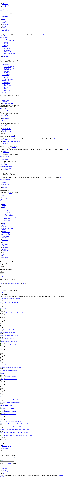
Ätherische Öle (4, 188)
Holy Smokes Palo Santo (7, 88)
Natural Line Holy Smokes (7, 70)
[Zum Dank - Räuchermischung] (4, 341)
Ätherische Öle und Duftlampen (6, 232)
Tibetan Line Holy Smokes (7, 77)
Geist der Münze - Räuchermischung (15, 402)
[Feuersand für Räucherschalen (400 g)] (5, 329)
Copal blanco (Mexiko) (9, 405)
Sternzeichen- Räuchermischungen (8, 48)
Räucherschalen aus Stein (5, 117)
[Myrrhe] (1, 373)
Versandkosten (14, 466)
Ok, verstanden (2, 476)
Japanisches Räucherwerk (5, 54)
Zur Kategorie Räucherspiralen (4, 108)
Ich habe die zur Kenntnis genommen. (9, 463)
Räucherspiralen (4, 186)
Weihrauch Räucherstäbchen (5, 250)
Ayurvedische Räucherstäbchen (6, 72)
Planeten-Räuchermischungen (7, 51)
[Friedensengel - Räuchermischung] (5, 396)
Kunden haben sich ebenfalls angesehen (15, 298)
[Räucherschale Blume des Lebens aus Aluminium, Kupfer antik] (8, 423)
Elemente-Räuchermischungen (7, 50)
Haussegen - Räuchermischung (13, 370)
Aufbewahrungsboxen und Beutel (6, 234)
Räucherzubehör (4, 229)
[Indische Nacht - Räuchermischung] (5, 364)
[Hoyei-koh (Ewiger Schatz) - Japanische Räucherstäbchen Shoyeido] (9, 429)
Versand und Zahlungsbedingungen (6, 5)
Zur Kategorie (3, 33)
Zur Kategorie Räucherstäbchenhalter (5, 125)
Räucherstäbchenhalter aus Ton (6, 130)
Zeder (23, 283)
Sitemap (3, 9)
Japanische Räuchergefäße (5, 227)
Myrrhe (15, 283)
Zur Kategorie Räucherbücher (4, 164)
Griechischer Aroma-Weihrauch (8, 45)
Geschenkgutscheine (4, 238)
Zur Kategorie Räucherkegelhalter (4, 137)
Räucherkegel (3, 185)
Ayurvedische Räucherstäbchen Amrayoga (9, 73)
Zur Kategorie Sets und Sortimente (4, 156)
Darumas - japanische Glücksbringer (6, 233)
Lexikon (3, 3)
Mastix (13, 283)
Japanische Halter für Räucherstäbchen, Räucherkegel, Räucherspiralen (11, 141)
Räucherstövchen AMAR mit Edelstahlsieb (17, 421)
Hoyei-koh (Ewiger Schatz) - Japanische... (24, 429)
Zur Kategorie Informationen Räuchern (5, 179)
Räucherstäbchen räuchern (5, 184)
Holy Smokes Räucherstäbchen (6, 83)
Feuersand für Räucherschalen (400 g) (16, 329)
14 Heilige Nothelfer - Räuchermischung (17, 302)
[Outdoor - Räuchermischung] (4, 358)
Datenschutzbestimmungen (8, 463)
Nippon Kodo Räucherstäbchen (8, 65)
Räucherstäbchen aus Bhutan (5, 80)
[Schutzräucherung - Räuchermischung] (5, 344)
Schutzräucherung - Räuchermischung (16, 344)
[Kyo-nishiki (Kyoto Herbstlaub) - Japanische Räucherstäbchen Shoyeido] (10, 435)
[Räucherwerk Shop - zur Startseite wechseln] (6, 10)
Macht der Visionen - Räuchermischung (16, 323)
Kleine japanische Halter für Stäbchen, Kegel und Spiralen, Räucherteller (11, 142)
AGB (2, 258)
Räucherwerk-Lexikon (5, 448)
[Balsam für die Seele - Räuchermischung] (6, 326)
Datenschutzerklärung (5, 257)
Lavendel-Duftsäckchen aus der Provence (7, 168)
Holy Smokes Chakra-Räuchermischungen (9, 53)
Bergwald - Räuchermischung (12, 376)
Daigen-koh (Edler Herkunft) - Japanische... (24, 432)
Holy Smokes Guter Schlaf (7, 90)
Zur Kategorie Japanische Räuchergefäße (5, 139)
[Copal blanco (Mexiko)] (3, 405)
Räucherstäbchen (4, 183)
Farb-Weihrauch (6, 43)
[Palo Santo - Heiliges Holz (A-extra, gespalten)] (6, 399)
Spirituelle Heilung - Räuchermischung (13, 335)
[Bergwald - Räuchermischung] (4, 376)
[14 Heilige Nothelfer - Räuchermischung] (6, 302)
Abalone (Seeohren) (4, 120)
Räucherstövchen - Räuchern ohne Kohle (7, 228)
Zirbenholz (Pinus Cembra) (5, 230)
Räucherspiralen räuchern (5, 187)
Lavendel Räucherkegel (5, 247)
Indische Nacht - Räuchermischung (14, 364)
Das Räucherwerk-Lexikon (5, 206)
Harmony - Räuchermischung (12, 411)
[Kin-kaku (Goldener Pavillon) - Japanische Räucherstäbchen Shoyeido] (9, 426)
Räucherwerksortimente (5, 158)
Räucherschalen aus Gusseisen (6, 118)
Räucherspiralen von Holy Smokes (6, 110)
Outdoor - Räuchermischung (12, 358)
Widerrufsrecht (4, 6)
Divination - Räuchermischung (13, 347)
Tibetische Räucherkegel (5, 101)
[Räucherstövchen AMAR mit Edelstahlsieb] (6, 421)
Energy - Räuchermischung (11, 332)
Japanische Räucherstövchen (5, 143)
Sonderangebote (4, 248)
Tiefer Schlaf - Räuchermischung (14, 299)
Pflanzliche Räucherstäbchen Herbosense (7, 91)
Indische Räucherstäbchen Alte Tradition (9, 69)
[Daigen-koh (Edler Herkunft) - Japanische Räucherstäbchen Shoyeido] (9, 432)
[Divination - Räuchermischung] (4, 347)
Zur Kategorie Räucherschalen (4, 115)
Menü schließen (4, 201)
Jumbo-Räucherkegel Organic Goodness (7, 102)
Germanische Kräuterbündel (5, 56)
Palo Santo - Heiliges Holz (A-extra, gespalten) (19, 399)
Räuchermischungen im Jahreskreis (8, 47)
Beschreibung (2, 276)
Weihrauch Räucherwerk (5, 249)
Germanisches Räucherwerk (5, 55)
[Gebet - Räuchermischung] (4, 408)
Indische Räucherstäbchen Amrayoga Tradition (10, 68)
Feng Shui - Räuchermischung (13, 414)
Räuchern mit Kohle (4, 181)
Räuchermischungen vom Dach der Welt (10, 213)
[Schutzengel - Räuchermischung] (4, 379)
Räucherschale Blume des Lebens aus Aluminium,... (24, 423)
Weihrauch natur (6, 42)
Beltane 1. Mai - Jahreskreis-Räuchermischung (19, 361)
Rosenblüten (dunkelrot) (10, 393)
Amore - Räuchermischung (11, 338)
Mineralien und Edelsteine (5, 236)
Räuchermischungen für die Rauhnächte (9, 52)
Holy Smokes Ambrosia (7, 87)
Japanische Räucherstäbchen (5, 64)
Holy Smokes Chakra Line (7, 84)
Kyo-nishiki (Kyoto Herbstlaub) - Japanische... (26, 435)
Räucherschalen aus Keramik (5, 119)
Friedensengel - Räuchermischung (14, 396)
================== (5, 239)
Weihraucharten (6, 209)
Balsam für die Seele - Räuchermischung (17, 326)
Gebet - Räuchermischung (11, 408)
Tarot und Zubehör (4, 237)
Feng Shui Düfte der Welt (7, 81)
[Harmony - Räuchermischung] (4, 411)
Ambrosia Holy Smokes (7, 71)
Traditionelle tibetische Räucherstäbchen (9, 76)
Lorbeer (11, 283)
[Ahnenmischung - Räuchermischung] (5, 309)
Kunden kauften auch (7, 298)
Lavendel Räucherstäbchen (5, 246)
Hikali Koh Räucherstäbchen (7, 67)
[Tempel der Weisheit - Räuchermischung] (6, 305)
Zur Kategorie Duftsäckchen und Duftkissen (6, 166)
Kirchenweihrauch (6, 44)
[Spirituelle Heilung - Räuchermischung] (4, 335)
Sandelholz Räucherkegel (5, 244)
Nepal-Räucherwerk (6, 221)
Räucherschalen (4, 225)
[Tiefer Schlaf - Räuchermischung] (5, 299)
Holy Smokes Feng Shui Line (7, 85)
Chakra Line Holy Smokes (7, 74)
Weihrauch (18, 283)
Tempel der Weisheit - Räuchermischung (17, 305)
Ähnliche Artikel (2, 298)
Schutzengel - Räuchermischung (13, 379)
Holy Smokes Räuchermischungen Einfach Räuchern (12, 216)
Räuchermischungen (4, 46)
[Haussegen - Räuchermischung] (4, 370)
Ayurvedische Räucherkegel (5, 100)
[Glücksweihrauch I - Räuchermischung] (5, 367)
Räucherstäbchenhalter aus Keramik (6, 128)
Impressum (3, 8)
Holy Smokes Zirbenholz (7, 89)
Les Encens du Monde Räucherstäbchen (9, 66)
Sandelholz (3, 242)
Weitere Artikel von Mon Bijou (6, 292)
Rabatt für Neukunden (5, 4)
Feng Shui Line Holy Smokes (7, 82)
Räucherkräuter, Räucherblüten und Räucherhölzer (10, 40)
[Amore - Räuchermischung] (4, 338)
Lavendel (3, 245)
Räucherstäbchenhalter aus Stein (6, 127)
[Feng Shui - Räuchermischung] (4, 414)
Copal (1, 283)
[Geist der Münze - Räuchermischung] (5, 402)
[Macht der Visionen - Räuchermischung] (5, 323)
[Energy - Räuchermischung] (4, 332)
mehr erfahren (44, 34)
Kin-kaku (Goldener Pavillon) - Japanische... (25, 426)
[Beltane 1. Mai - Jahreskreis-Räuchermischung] (6, 361)
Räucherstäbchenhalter (5, 226)
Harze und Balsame (6, 39)
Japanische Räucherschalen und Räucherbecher (8, 140)
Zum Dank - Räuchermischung (13, 341)
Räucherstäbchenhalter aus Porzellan (6, 129)
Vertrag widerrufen (2, 464)
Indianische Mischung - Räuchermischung (17, 312)
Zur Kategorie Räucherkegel (4, 97)
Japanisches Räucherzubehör (5, 152)
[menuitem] (39, 6)
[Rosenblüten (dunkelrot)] (3, 393)
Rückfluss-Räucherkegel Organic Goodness (7, 103)
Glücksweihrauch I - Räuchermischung (16, 367)
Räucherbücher (4, 231)
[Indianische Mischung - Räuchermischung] (6, 312)
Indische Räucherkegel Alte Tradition (6, 99)
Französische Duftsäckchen (5, 169)
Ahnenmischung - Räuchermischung (15, 309)
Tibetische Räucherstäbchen (5, 75)
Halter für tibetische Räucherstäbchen (8, 79)
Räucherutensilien (4, 151)
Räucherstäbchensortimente (5, 92)
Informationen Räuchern (5, 241)
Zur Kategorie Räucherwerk (4, 37)
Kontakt (3, 255)
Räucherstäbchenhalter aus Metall (6, 131)
